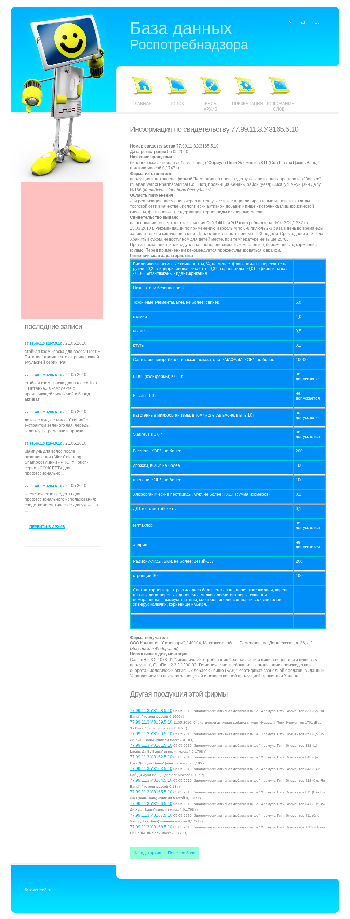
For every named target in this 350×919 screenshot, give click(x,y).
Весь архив (210, 106)
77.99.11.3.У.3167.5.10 (151, 815)
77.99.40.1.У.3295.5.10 (43, 412)
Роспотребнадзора (189, 37)
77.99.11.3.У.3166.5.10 (151, 803)
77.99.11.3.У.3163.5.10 (151, 768)
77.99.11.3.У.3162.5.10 (151, 757)
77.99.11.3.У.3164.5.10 (151, 780)
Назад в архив (147, 853)
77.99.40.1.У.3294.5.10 (43, 443)
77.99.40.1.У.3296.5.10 (43, 375)
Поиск (176, 103)
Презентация (244, 103)
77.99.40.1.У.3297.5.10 (43, 343)
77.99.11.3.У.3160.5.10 (151, 733)
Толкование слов (279, 106)
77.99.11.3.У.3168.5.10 (151, 827)
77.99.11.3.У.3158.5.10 (151, 710)
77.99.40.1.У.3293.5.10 (43, 486)
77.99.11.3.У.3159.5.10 (151, 722)
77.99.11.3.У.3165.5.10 (151, 792)
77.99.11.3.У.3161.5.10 (151, 745)
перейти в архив (47, 527)
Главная (142, 103)
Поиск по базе (182, 853)
